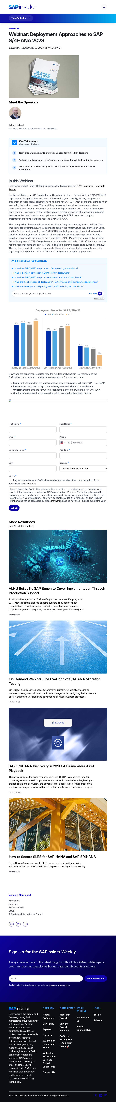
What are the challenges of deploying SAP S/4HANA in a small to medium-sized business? (56, 282)
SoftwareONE (16, 907)
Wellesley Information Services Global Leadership (49, 1060)
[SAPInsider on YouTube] (105, 1095)
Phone (62, 437)
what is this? (99, 298)
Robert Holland (16, 125)
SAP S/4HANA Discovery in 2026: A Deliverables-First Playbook (51, 768)
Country (64, 463)
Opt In (12, 476)
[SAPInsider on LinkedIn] (100, 1095)
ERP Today (48, 1023)
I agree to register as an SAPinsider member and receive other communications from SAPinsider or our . (57, 490)
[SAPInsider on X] (95, 1095)
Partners (31, 483)
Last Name (65, 424)
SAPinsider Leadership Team (49, 1044)
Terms (97, 1014)
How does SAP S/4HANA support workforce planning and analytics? (46, 268)
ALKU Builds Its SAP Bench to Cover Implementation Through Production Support (57, 590)
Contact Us (49, 1072)
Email (12, 437)
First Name (15, 424)
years (29, 195)
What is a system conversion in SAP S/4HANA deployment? (42, 273)
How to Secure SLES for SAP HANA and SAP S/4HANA (52, 857)
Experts (47, 1029)
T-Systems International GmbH (26, 914)
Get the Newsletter (95, 978)
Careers (47, 1035)
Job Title (64, 450)
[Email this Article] (25, 924)
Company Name (17, 450)
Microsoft (14, 900)
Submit (14, 508)
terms (51, 985)
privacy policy (63, 985)
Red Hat (13, 904)
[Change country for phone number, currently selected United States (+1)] (62, 442)
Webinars (14, 28)
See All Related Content (21, 526)
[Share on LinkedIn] (11, 924)
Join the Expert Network (64, 1027)
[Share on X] (18, 924)
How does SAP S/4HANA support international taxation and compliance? (48, 277)
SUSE (11, 910)
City (11, 463)
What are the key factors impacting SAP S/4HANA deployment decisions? (49, 286)
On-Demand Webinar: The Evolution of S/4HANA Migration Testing (54, 681)
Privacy (98, 1020)
